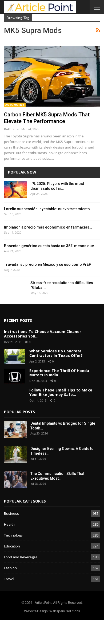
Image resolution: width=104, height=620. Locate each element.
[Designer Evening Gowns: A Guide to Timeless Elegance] (15, 454)
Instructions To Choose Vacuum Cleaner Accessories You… (42, 334)
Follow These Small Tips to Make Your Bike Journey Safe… (60, 392)
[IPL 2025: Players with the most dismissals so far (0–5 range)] (15, 189)
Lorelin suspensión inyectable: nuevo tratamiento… (48, 209)
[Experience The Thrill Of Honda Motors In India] (14, 376)
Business (11, 513)
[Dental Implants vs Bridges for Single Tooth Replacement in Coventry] (15, 429)
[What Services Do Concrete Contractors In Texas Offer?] (14, 356)
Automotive (14, 105)
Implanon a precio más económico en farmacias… (48, 227)
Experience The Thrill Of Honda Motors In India (59, 373)
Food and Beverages (21, 557)
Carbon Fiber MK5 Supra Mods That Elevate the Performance (47, 117)
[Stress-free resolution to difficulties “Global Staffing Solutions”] (15, 288)
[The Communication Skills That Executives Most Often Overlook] (15, 479)
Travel (9, 578)
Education (12, 546)
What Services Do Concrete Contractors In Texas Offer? (56, 353)
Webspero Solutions (64, 611)
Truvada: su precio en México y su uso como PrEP (47, 264)
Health (9, 524)
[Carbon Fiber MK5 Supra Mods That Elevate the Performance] (52, 76)
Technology (13, 535)
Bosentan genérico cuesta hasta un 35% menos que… (50, 246)
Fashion (10, 568)
